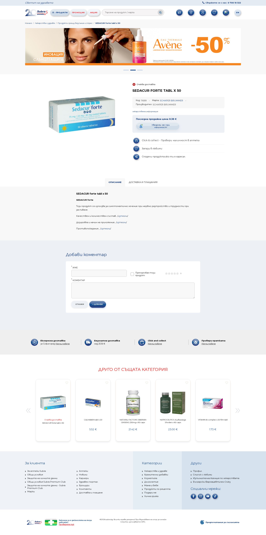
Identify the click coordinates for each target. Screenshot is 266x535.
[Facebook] (193, 496)
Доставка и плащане (91, 492)
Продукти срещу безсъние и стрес (75, 23)
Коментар (78, 280)
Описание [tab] (115, 182)
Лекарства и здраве (45, 23)
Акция (93, 12)
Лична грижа (151, 496)
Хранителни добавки (156, 474)
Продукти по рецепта (157, 489)
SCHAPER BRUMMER (171, 100)
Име (74, 268)
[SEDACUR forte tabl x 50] (82, 115)
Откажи (79, 304)
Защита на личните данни (42, 478)
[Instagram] (200, 496)
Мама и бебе (151, 485)
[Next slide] (238, 410)
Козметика (150, 478)
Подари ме (150, 492)
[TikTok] (215, 496)
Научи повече (63, 344)
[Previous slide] (28, 410)
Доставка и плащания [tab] (143, 182)
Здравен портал (88, 481)
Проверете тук (66, 524)
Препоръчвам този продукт (145, 274)
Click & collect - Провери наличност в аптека (170, 140)
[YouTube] (208, 496)
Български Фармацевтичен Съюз (212, 481)
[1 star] (166, 273)
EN (237, 12)
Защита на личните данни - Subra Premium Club (46, 486)
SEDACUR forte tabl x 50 (107, 23)
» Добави (98, 304)
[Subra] (36, 12)
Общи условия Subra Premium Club (46, 481)
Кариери (84, 478)
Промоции (78, 12)
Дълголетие (151, 481)
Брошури (84, 485)
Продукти (61, 12)
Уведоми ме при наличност (161, 126)
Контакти (85, 489)
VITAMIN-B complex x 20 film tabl (213, 420)
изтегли (122, 216)
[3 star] (172, 273)
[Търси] (160, 12)
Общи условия (35, 474)
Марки (31, 491)
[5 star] (177, 273)
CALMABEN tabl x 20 (93, 420)
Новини (83, 474)
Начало (28, 23)
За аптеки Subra (36, 471)
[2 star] (169, 273)
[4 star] (174, 273)
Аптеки (83, 471)
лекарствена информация (145, 111)
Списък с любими (202, 474)
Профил (197, 471)
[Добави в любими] (66, 382)
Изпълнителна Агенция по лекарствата (216, 478)
